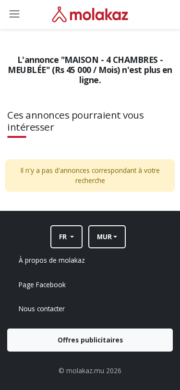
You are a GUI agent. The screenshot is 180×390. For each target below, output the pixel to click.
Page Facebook (42, 284)
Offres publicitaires (90, 339)
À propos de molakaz (52, 260)
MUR (104, 236)
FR (64, 236)
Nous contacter (42, 308)
